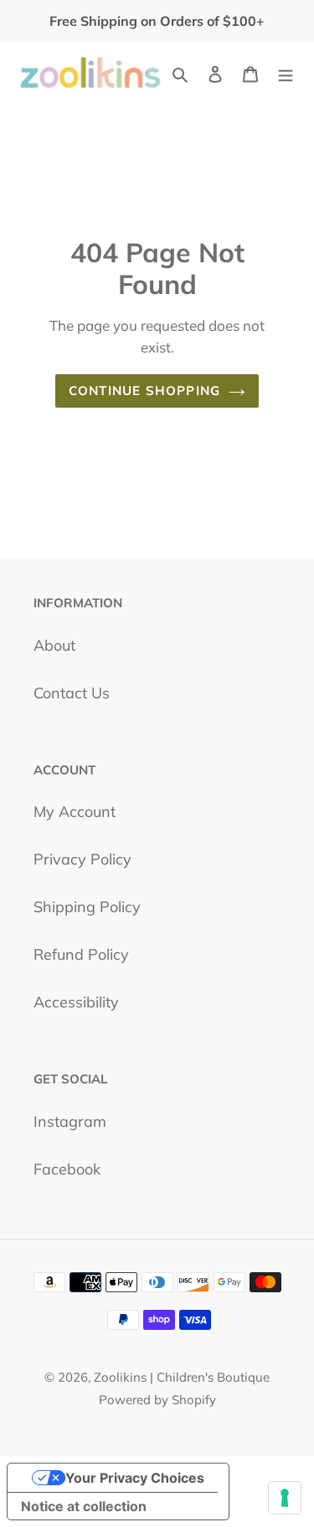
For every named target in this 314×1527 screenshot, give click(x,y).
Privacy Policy (82, 859)
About (54, 645)
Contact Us (71, 693)
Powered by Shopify (157, 1400)
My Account (74, 811)
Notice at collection (84, 1506)
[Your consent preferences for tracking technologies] (285, 1498)
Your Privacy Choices (134, 1477)
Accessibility (76, 1002)
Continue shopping (145, 390)
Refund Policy (81, 954)
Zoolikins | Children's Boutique (182, 1377)
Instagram (69, 1121)
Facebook (66, 1169)
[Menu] (285, 72)
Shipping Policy (87, 906)
